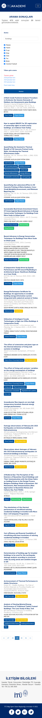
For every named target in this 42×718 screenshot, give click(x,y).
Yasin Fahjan (8, 115)
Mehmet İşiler (9, 311)
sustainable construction (12, 177)
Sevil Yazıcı (8, 283)
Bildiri (8, 61)
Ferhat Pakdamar (10, 336)
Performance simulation (12, 390)
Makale (8, 45)
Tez (7, 58)
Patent (8, 48)
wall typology (26, 177)
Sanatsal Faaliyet (11, 64)
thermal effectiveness (11, 173)
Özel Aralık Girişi (9, 85)
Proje (7, 50)
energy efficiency (25, 173)
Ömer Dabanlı (9, 441)
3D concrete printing (11, 166)
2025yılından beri (9, 80)
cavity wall (24, 170)
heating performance (27, 623)
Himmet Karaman (10, 573)
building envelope (24, 166)
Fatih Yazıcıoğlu (9, 596)
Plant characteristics (20, 387)
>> (30, 638)
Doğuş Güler (8, 139)
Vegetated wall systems (29, 390)
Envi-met (7, 394)
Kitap (7, 53)
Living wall (8, 387)
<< (4, 638)
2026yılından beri (9, 78)
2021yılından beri (9, 82)
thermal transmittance (11, 170)
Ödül (7, 56)
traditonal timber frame (12, 623)
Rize (6, 627)
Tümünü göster (9, 75)
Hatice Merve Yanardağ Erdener (14, 360)
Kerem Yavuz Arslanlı (11, 225)
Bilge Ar (7, 499)
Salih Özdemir (9, 163)
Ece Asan (7, 418)
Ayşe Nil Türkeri (9, 525)
